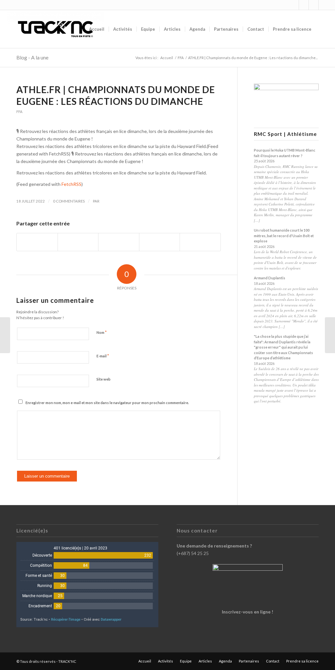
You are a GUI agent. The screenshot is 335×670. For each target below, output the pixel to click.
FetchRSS (71, 184)
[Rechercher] (322, 29)
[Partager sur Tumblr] (159, 242)
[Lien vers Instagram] (294, 5)
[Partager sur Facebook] (37, 242)
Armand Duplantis (269, 278)
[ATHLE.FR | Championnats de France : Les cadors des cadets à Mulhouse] (5, 335)
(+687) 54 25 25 (193, 553)
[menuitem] (97, 29)
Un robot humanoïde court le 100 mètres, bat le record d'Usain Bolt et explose (284, 235)
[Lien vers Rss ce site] (313, 5)
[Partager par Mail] (200, 242)
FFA (19, 111)
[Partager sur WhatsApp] (118, 242)
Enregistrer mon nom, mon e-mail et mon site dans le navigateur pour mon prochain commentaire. (107, 402)
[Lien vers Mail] (323, 5)
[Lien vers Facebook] (304, 5)
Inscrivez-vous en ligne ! (247, 611)
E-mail (103, 355)
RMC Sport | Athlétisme (285, 134)
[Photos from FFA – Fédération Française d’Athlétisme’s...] (330, 335)
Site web (104, 379)
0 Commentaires (69, 201)
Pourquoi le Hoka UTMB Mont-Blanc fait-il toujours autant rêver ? (284, 153)
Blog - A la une (32, 57)
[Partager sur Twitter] (78, 242)
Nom (102, 332)
